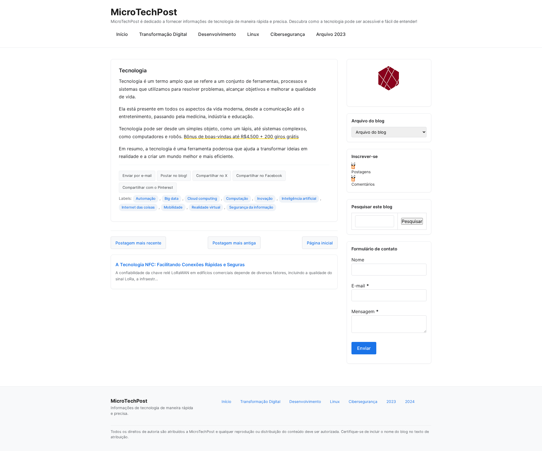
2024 (410, 401)
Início (122, 34)
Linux (253, 34)
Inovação (265, 198)
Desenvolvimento (217, 34)
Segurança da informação (251, 207)
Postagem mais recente (138, 242)
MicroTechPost (144, 12)
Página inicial (320, 242)
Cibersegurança (287, 34)
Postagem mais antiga (234, 242)
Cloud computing (202, 198)
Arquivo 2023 (331, 34)
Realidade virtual (206, 207)
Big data (171, 198)
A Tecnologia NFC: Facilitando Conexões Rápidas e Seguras (180, 264)
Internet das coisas (138, 207)
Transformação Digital (163, 34)
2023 (391, 401)
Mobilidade (173, 207)
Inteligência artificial (299, 198)
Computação (237, 198)
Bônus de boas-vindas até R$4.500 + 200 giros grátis (241, 136)
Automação (146, 198)
